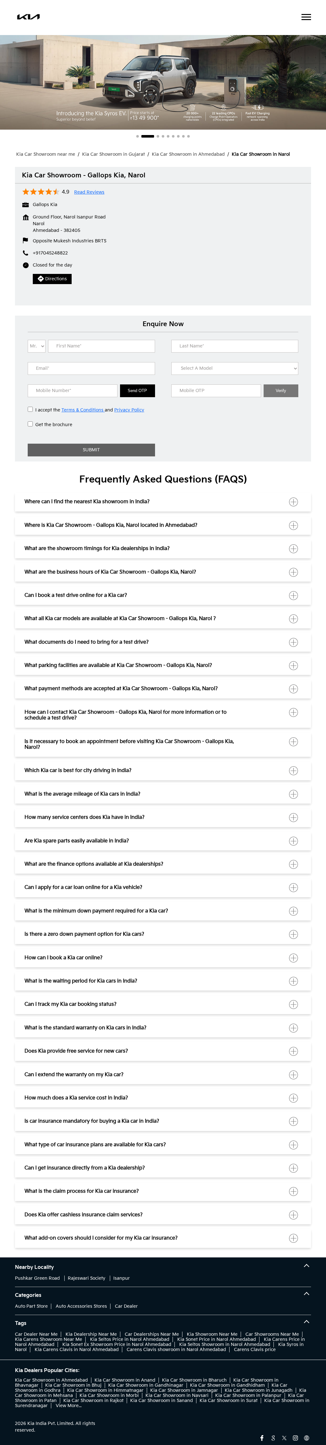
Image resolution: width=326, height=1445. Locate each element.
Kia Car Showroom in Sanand (161, 1400)
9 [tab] (188, 136)
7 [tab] (178, 136)
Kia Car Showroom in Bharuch (194, 1380)
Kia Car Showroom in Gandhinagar (145, 1385)
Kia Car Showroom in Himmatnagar (105, 1390)
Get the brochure (53, 424)
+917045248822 (50, 253)
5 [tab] (168, 136)
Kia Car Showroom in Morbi (109, 1395)
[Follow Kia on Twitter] (284, 1437)
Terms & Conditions (83, 410)
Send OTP (137, 390)
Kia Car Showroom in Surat (229, 1400)
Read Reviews (89, 192)
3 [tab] (152, 136)
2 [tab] (142, 136)
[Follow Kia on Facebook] (262, 1437)
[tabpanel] (163, 82)
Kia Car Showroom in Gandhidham (227, 1385)
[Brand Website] (306, 1437)
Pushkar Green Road (37, 1278)
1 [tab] (137, 136)
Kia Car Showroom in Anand (125, 1380)
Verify (281, 390)
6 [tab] (173, 136)
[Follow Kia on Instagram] (295, 1437)
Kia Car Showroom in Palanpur (248, 1395)
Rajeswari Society (86, 1278)
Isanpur (121, 1278)
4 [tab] (163, 136)
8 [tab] (183, 136)
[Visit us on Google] (273, 1437)
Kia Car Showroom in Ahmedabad (51, 1380)
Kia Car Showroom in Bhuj (73, 1385)
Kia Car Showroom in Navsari (177, 1395)
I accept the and (89, 410)
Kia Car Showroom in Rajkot (93, 1400)
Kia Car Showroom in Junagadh (259, 1390)
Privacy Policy (129, 410)
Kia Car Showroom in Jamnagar (184, 1390)
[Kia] (28, 17)
